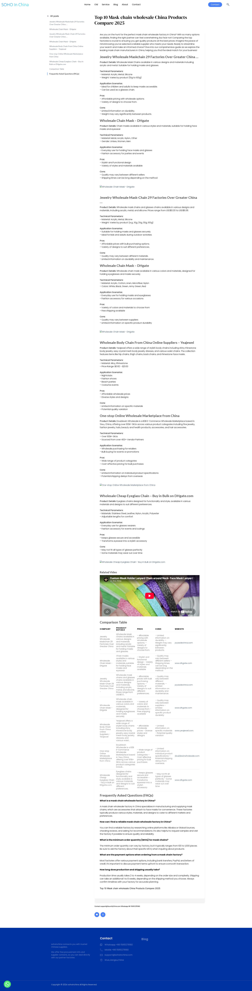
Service (105, 4)
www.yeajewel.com (184, 730)
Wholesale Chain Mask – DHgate (62, 29)
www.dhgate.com (183, 663)
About (125, 4)
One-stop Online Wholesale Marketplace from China (66, 55)
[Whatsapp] (103, 914)
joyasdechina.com (184, 642)
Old (96, 4)
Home (87, 4)
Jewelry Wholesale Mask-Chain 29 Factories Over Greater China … (67, 35)
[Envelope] (96, 914)
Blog (115, 4)
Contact (136, 4)
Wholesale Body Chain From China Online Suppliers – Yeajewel (66, 47)
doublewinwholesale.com (187, 756)
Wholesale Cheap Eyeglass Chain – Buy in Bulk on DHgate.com (66, 62)
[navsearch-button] (228, 4)
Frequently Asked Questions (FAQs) (64, 74)
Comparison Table (56, 69)
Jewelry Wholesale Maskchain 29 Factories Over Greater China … (66, 22)
